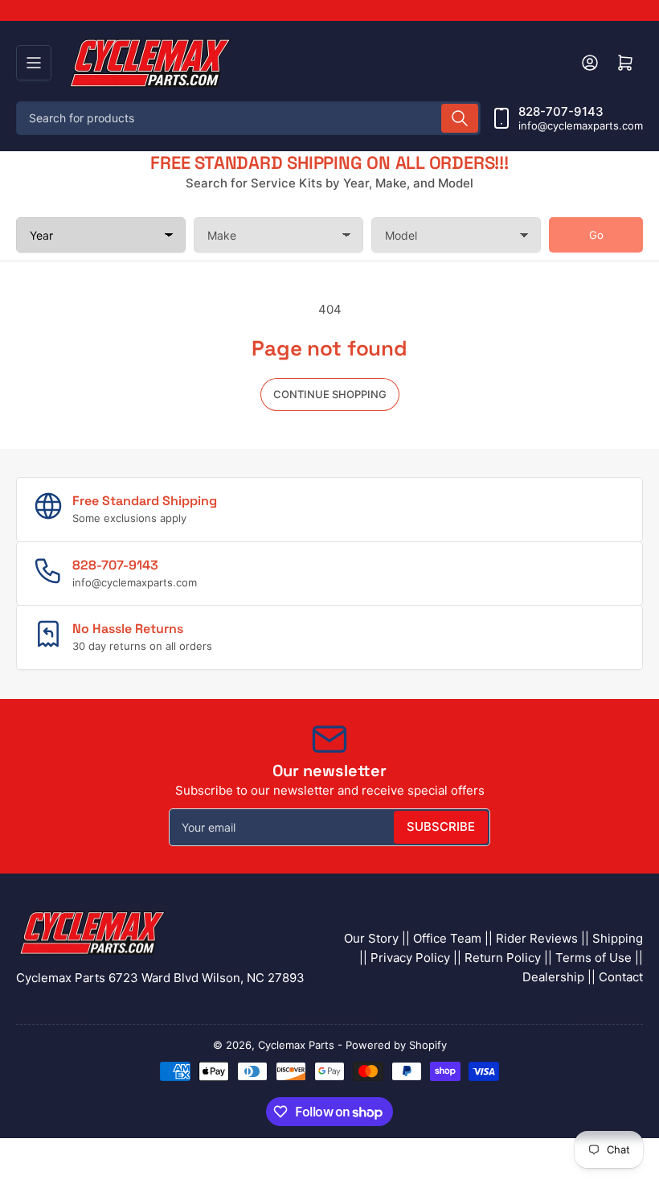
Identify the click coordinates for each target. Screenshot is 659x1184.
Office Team (447, 938)
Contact (621, 977)
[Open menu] (33, 62)
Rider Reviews (537, 938)
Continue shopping (330, 394)
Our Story (371, 938)
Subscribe (441, 826)
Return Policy (503, 957)
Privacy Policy (410, 957)
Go (596, 234)
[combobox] (248, 118)
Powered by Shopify (396, 1044)
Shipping (617, 938)
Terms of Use (593, 957)
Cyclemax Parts (296, 1044)
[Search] (459, 118)
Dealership (553, 977)
